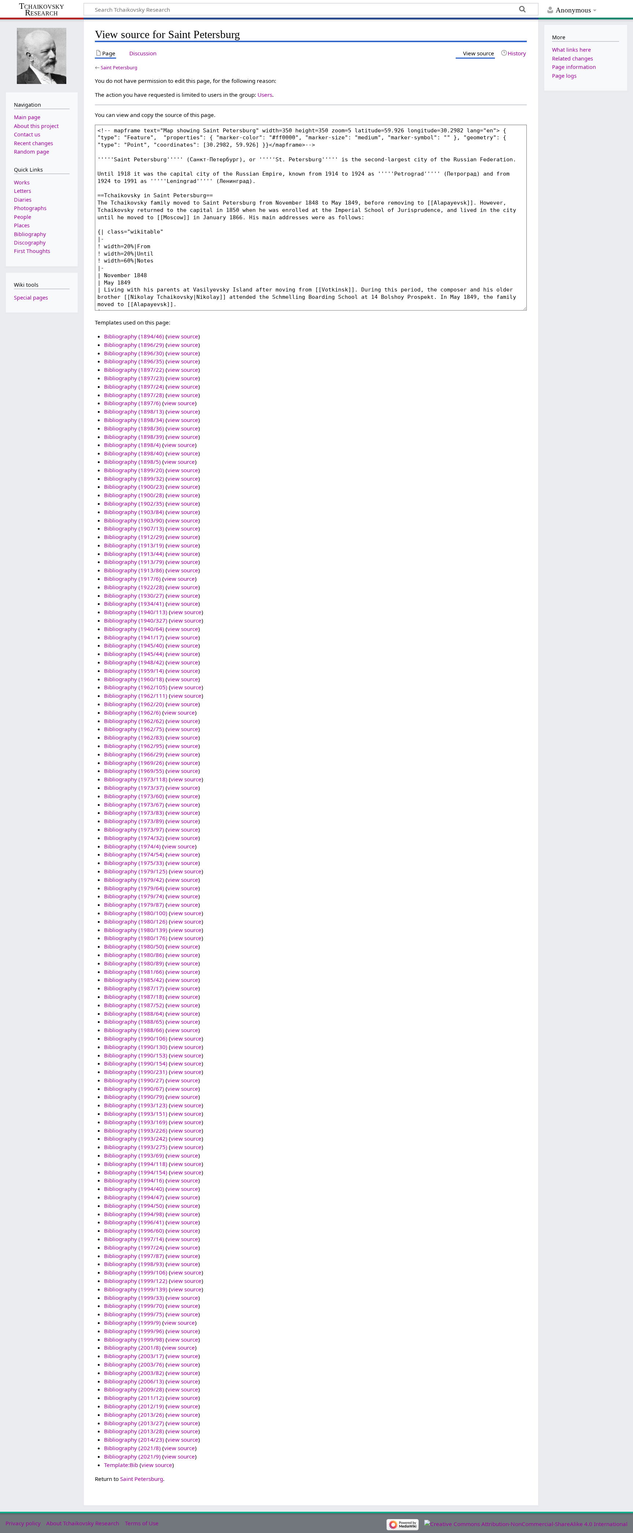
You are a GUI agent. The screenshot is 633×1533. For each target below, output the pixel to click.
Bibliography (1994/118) (135, 1163)
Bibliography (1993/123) (135, 1105)
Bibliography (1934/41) (134, 603)
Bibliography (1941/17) (134, 637)
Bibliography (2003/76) (134, 1364)
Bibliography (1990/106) (135, 1038)
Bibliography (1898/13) (134, 411)
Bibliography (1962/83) (134, 737)
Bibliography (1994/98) (134, 1214)
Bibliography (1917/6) (132, 578)
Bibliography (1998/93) (134, 1264)
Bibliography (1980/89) (134, 963)
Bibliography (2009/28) (134, 1389)
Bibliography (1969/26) (134, 762)
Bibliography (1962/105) (135, 687)
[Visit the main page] (41, 55)
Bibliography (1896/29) (134, 344)
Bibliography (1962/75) (134, 729)
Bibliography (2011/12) (134, 1397)
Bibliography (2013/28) (134, 1431)
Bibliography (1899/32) (134, 478)
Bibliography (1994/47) (134, 1197)
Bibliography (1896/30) (134, 353)
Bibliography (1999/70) (134, 1305)
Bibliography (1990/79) (134, 1096)
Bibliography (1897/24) (134, 386)
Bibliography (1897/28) (134, 395)
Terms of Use (142, 1523)
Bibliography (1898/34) (134, 419)
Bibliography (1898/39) (134, 436)
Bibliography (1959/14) (134, 670)
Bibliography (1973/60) (134, 796)
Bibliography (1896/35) (134, 361)
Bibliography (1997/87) (134, 1255)
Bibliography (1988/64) (134, 1013)
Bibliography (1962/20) (134, 704)
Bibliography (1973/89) (134, 821)
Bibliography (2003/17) (134, 1356)
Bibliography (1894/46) (134, 336)
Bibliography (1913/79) (134, 561)
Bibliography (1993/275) (135, 1147)
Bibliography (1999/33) (134, 1297)
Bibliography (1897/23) (134, 378)
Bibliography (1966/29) (134, 754)
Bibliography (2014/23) (134, 1439)
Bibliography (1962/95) (134, 745)
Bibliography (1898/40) (134, 453)
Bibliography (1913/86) (134, 570)
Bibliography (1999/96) (134, 1331)
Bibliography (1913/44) (134, 553)
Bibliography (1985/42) (134, 979)
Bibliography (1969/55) (134, 770)
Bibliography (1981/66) (134, 971)
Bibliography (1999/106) (135, 1272)
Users (265, 94)
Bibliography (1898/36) (134, 428)
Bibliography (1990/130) (135, 1046)
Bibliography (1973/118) (135, 779)
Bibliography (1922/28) (134, 587)
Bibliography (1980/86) (134, 954)
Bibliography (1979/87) (134, 904)
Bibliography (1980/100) (135, 913)
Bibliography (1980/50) (134, 946)
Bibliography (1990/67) (134, 1088)
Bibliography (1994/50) (134, 1205)
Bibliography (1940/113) (135, 612)
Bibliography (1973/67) (134, 804)
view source (182, 336)
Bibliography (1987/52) (134, 1005)
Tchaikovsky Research (41, 9)
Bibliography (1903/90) (134, 520)
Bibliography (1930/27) (134, 595)
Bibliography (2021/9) (132, 1456)
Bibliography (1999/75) (134, 1314)
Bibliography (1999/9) (132, 1322)
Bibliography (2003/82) (134, 1372)
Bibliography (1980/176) (135, 938)
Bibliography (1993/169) (135, 1122)
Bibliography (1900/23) (134, 486)
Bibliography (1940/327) (135, 620)
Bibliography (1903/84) (134, 512)
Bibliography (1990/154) (135, 1063)
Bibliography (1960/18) (134, 679)
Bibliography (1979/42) (134, 879)
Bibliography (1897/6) (132, 403)
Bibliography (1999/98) (134, 1339)
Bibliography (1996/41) (134, 1222)
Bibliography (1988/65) (134, 1021)
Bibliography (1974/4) (132, 846)
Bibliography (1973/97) (134, 829)
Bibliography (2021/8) (132, 1448)
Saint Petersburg (119, 67)
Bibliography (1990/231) (135, 1071)
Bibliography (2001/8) (132, 1347)
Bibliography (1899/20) (134, 470)
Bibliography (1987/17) (134, 988)
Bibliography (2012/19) (134, 1406)
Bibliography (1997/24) (134, 1247)
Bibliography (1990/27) (134, 1080)
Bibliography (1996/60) (134, 1230)
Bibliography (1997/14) (134, 1239)
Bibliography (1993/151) (135, 1113)
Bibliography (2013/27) (134, 1423)
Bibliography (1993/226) (135, 1130)
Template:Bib (121, 1464)
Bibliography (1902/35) (134, 503)
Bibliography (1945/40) (134, 645)
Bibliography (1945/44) (134, 653)
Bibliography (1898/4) (132, 444)
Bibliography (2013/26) (134, 1414)
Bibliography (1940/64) (134, 628)
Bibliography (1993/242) (135, 1138)
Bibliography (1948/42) (134, 662)
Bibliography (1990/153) (135, 1055)
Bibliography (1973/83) (134, 812)
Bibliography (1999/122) (135, 1280)
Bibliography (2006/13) (134, 1381)
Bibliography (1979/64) (134, 888)
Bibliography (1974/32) (134, 837)
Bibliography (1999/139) (135, 1289)
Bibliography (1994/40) (134, 1188)
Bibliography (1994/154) (135, 1172)
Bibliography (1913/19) (134, 545)
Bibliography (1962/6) (132, 712)
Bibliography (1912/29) (134, 536)
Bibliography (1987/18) (134, 996)
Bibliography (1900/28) (134, 495)
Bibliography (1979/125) (135, 871)
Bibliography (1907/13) (134, 528)
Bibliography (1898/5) (132, 461)
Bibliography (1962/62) (134, 721)
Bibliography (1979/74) (134, 896)
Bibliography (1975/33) (134, 862)
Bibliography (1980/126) (135, 921)
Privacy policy (23, 1523)
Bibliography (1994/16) (134, 1180)
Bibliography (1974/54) (134, 854)
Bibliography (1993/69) (134, 1155)
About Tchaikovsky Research (82, 1523)
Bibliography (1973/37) (134, 787)
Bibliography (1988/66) (134, 1030)
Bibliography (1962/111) (135, 695)
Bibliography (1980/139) (135, 930)
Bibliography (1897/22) (134, 369)
